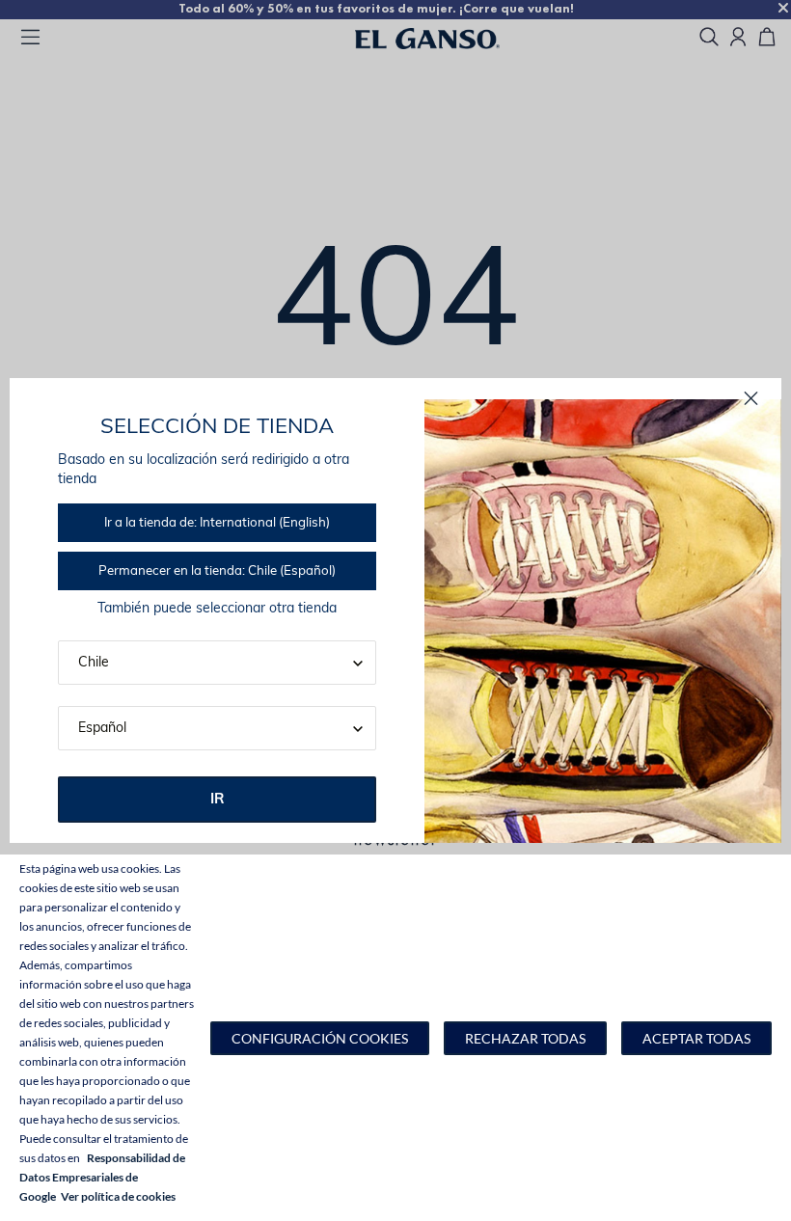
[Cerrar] (751, 399)
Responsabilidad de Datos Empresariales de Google (102, 1177)
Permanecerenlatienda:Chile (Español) (217, 571)
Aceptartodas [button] (696, 1038)
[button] (319, 1038)
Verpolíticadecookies (118, 1196)
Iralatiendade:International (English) (217, 523)
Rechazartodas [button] (525, 1038)
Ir (217, 800)
